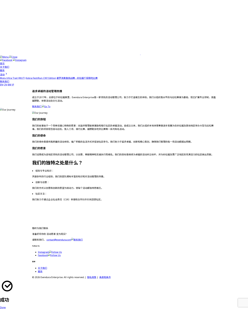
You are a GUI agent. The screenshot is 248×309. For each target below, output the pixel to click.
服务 (2, 70)
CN (5, 84)
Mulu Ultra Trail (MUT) (12, 78)
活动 (4, 74)
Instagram (43, 252)
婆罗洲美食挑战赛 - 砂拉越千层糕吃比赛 (77, 78)
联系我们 (4, 81)
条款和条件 (105, 277)
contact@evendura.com (58, 239)
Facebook (43, 255)
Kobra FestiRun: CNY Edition (41, 78)
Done (3, 307)
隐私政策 (91, 277)
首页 (2, 63)
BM (9, 84)
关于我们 (4, 67)
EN (1, 84)
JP (13, 84)
